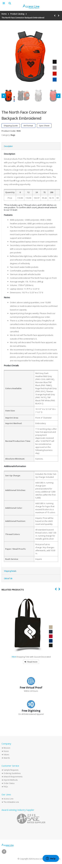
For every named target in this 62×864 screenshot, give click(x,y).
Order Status (9, 783)
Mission (6, 748)
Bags (13, 135)
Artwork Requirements (13, 776)
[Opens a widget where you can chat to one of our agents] (50, 858)
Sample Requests (11, 770)
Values (6, 754)
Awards (6, 758)
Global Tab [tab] (8, 578)
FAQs (5, 786)
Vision (6, 751)
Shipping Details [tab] (10, 571)
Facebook (4, 851)
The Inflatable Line (11, 802)
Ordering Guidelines (12, 773)
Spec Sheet (44, 125)
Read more (32, 661)
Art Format (28, 125)
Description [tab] (8, 146)
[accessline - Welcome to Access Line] (31, 6)
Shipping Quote (11, 125)
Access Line (8, 798)
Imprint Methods (10, 780)
